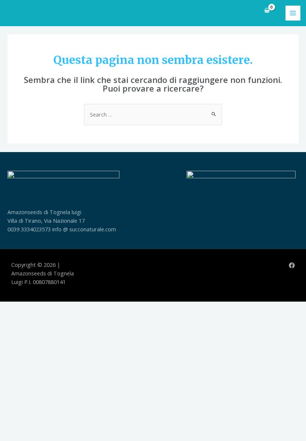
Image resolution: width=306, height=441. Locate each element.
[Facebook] (292, 265)
